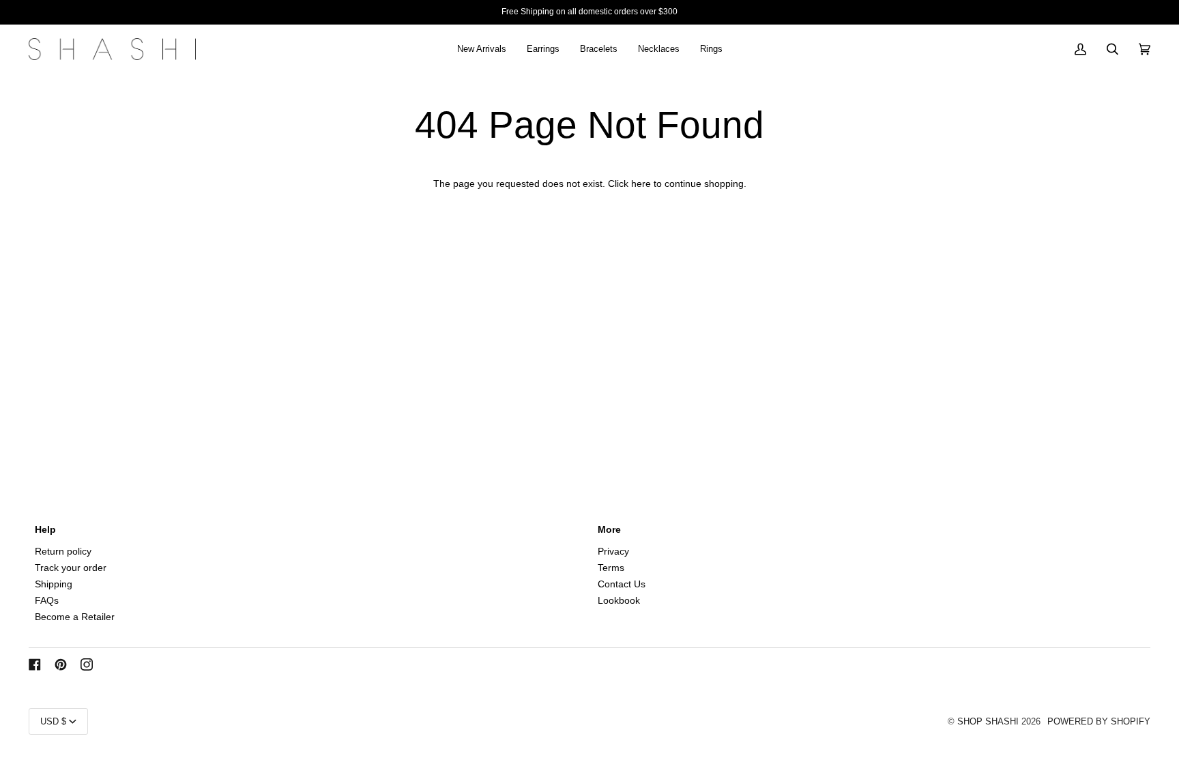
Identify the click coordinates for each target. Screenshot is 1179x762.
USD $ (53, 721)
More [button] (609, 530)
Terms (611, 568)
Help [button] (45, 530)
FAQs (47, 601)
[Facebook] (35, 664)
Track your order (70, 568)
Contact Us (621, 584)
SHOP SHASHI (988, 721)
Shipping (53, 584)
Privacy (613, 551)
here (641, 184)
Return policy (63, 551)
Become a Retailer (75, 617)
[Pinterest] (61, 664)
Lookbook (619, 601)
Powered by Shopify (1098, 721)
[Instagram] (87, 664)
